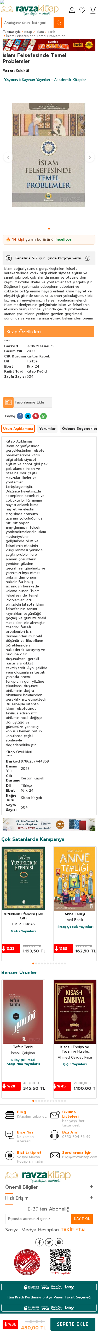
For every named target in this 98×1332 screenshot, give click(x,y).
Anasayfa (14, 32)
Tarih (51, 32)
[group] (49, 155)
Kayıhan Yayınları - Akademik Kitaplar (45, 79)
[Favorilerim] (82, 10)
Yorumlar (47, 428)
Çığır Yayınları (75, 1064)
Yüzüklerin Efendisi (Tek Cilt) (23, 916)
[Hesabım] (72, 10)
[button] (49, 228)
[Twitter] (49, 1242)
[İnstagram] (59, 1242)
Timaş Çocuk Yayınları (75, 927)
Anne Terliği (75, 914)
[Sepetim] (93, 10)
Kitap (28, 32)
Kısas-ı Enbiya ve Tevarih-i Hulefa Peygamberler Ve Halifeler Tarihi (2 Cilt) (74, 1049)
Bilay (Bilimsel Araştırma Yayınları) (23, 1062)
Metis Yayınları (23, 931)
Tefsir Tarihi (23, 1047)
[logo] (30, 10)
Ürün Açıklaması (18, 428)
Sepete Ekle (73, 1324)
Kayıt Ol (82, 1218)
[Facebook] (39, 1242)
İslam (40, 32)
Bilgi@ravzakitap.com (79, 1157)
